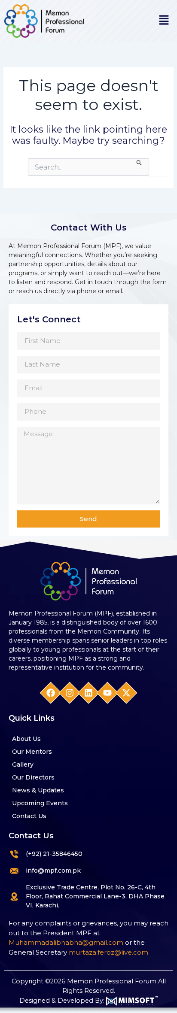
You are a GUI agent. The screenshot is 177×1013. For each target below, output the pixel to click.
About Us (26, 739)
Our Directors (33, 777)
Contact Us (29, 816)
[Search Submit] (139, 163)
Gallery (23, 764)
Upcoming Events (40, 803)
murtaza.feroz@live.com (108, 952)
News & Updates (38, 790)
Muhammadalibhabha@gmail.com (66, 942)
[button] (164, 21)
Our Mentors (32, 751)
